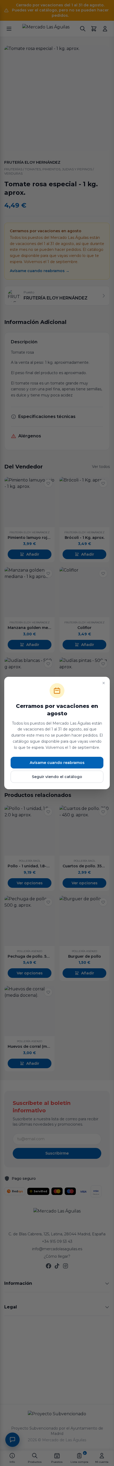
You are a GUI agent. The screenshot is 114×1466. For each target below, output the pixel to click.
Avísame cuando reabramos (57, 762)
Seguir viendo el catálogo (57, 776)
